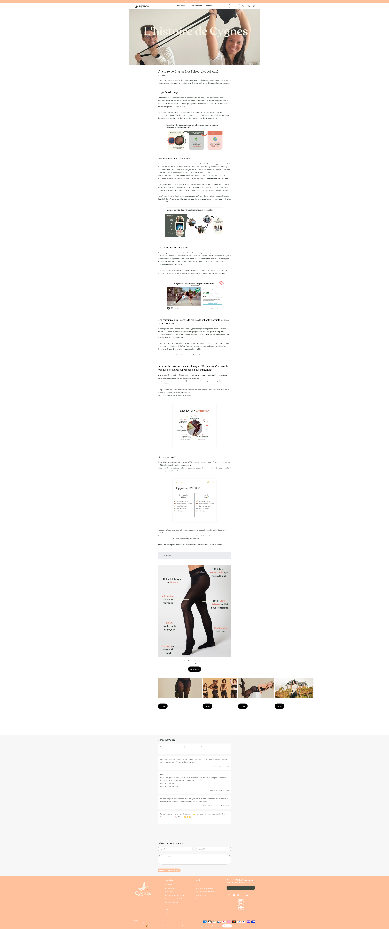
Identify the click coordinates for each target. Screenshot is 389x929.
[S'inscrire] (253, 888)
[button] (1, 1)
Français (233, 6)
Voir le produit (194, 669)
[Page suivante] (200, 831)
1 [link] (189, 831)
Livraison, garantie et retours (205, 892)
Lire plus (162, 706)
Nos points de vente (171, 902)
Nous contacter (200, 899)
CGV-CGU (199, 885)
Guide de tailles (201, 895)
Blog (166, 909)
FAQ (166, 913)
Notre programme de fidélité (174, 899)
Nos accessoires (170, 888)
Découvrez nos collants (193, 264)
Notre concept (169, 892)
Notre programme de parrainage (175, 895)
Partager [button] (163, 719)
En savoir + (237, 926)
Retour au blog (196, 727)
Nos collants (168, 885)
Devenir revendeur (171, 906)
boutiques (208, 468)
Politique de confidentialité (204, 888)
